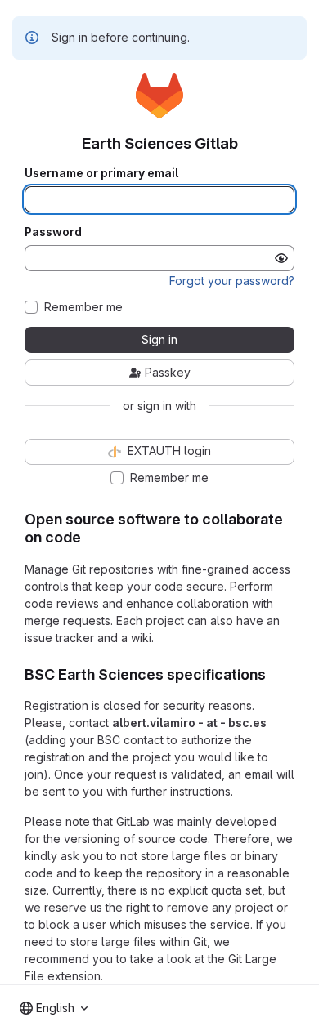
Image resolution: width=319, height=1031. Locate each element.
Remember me (83, 307)
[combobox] (53, 1008)
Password (53, 232)
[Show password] (281, 258)
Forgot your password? (231, 281)
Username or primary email (101, 173)
